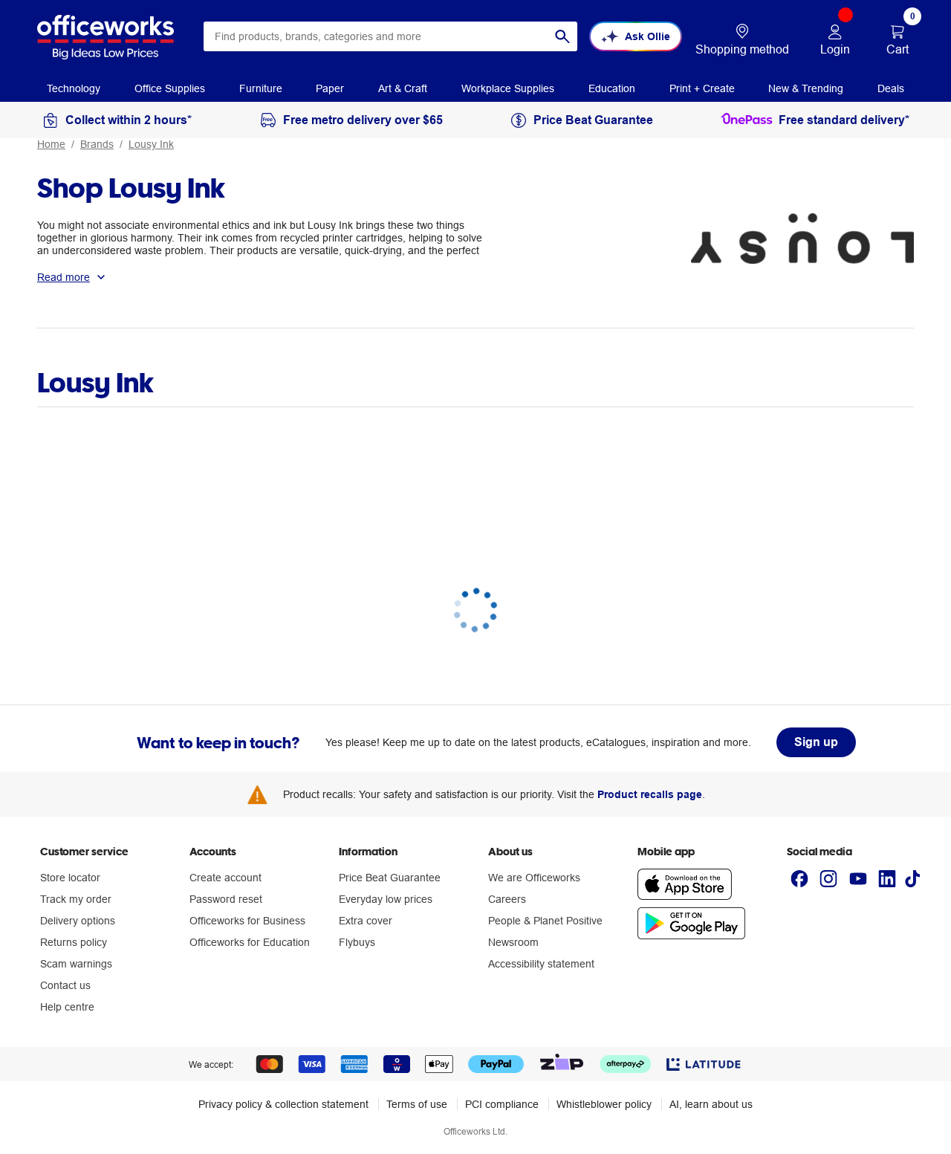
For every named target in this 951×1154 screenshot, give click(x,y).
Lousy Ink (151, 144)
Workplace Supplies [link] (507, 88)
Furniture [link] (260, 88)
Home (51, 144)
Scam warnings (76, 964)
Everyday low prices (385, 899)
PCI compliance (502, 1104)
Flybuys (357, 942)
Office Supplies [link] (169, 88)
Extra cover (365, 921)
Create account (225, 878)
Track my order (75, 899)
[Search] (562, 36)
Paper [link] (330, 88)
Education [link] (611, 88)
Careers (507, 899)
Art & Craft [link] (402, 88)
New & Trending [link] (805, 88)
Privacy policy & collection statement (283, 1104)
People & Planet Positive (545, 921)
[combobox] (390, 36)
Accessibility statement (541, 964)
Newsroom (513, 942)
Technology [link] (73, 88)
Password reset (225, 899)
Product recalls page (649, 794)
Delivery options (77, 921)
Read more (63, 277)
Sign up (816, 742)
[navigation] (73, 88)
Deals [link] (890, 88)
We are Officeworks (534, 878)
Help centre (67, 1007)
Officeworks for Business (247, 921)
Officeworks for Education (249, 942)
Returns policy (73, 942)
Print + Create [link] (702, 88)
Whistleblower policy (604, 1104)
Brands (97, 144)
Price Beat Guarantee (390, 878)
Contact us (65, 985)
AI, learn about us (711, 1104)
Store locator (70, 878)
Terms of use (416, 1104)
